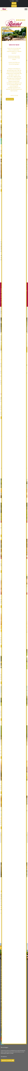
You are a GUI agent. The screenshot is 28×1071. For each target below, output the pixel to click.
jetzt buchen (10, 99)
